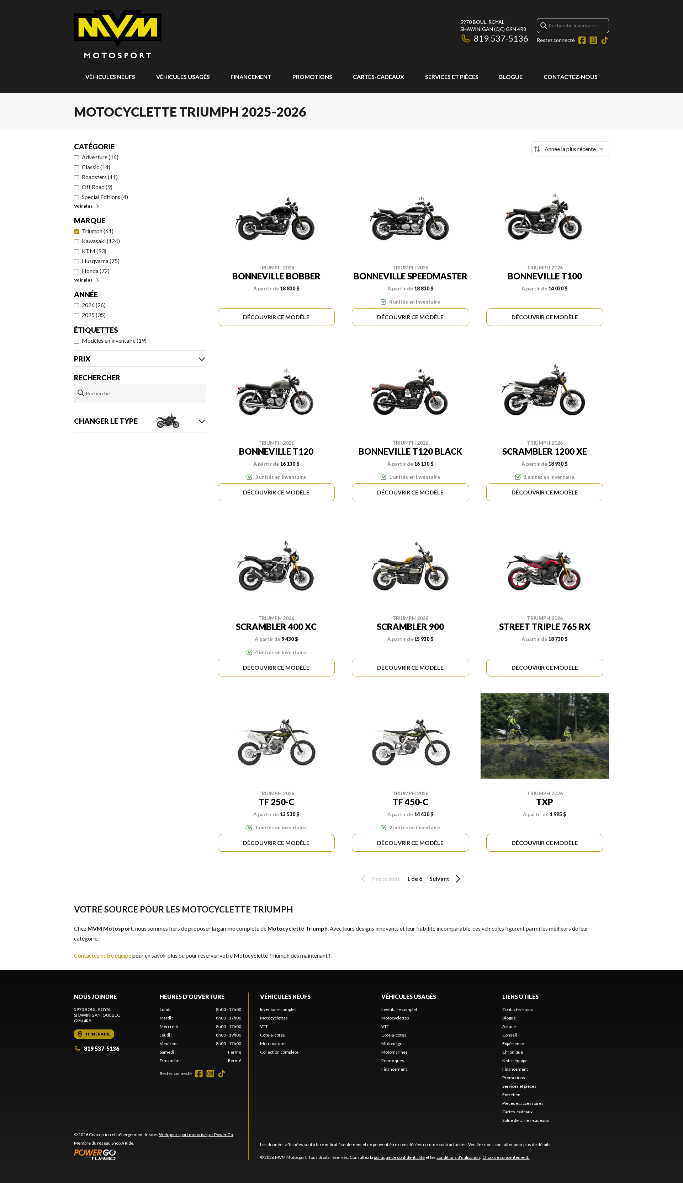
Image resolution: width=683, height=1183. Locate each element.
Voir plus (83, 206)
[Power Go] (154, 1154)
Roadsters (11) (100, 176)
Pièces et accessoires (523, 1103)
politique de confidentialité (399, 1157)
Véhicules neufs (110, 76)
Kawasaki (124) (101, 240)
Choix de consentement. (505, 1157)
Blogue (511, 76)
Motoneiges (392, 1043)
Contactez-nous (571, 76)
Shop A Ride (122, 1143)
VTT (264, 1026)
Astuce (509, 1026)
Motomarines (273, 1043)
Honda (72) (96, 270)
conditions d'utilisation (458, 1157)
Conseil (509, 1035)
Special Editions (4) (105, 196)
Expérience (513, 1043)
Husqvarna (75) (101, 260)
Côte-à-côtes (272, 1035)
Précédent (386, 878)
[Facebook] (582, 40)
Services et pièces (451, 76)
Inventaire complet (278, 1009)
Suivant (439, 878)
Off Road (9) (97, 186)
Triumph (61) (97, 231)
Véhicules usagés (183, 76)
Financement (251, 76)
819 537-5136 (501, 38)
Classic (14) (96, 167)
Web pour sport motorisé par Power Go (196, 1134)
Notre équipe (515, 1060)
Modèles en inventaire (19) (114, 340)
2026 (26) (94, 304)
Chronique (512, 1052)
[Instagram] (593, 40)
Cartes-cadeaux (378, 76)
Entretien (511, 1094)
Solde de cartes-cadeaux (525, 1120)
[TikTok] (604, 40)
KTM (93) (94, 250)
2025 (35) (94, 314)
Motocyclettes (274, 1018)
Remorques (392, 1060)
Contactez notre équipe (102, 955)
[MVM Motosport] (118, 34)
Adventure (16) (100, 157)
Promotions (312, 76)
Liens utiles (520, 996)
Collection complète (279, 1052)
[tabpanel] (200, 1035)
